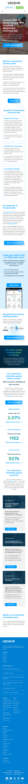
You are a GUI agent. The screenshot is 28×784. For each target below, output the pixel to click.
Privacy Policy (9, 770)
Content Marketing (7, 699)
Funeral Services (6, 743)
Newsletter (15, 705)
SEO (4, 716)
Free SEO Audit (16, 710)
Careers (4, 659)
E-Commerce (5, 735)
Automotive (5, 732)
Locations (5, 661)
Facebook (11, 778)
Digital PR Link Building (7, 703)
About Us (5, 654)
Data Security (17, 770)
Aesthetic (5, 728)
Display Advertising (7, 705)
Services (4, 656)
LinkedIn (7, 778)
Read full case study (13, 422)
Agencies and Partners (7, 730)
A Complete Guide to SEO (8, 673)
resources (11, 481)
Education (5, 737)
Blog (14, 699)
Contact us (11, 396)
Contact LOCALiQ (6, 762)
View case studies (14, 402)
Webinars (15, 709)
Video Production (6, 718)
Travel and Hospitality (7, 754)
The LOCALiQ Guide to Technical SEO (11, 692)
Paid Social (5, 709)
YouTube (22, 778)
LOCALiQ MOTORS (9, 212)
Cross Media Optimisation (8, 701)
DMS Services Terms (7, 772)
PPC (3, 710)
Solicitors (5, 752)
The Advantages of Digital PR (9, 688)
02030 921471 (9, 7)
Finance (4, 741)
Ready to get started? (12, 45)
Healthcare (5, 745)
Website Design (6, 720)
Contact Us (19, 7)
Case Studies (16, 701)
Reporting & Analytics (7, 714)
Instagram (18, 778)
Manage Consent (17, 774)
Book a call (14, 100)
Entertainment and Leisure (8, 739)
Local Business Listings (7, 707)
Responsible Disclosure (18, 772)
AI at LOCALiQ (9, 774)
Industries (5, 657)
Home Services (6, 746)
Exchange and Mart (12, 223)
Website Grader (16, 712)
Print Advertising (6, 712)
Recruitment (5, 750)
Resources (15, 707)
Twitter (15, 778)
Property (4, 748)
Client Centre (16, 703)
